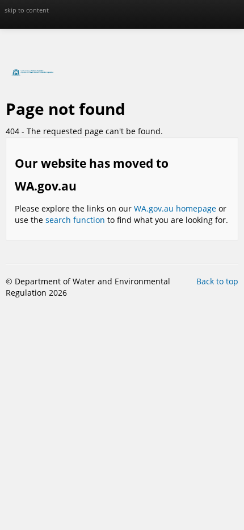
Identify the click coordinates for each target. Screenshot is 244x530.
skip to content (27, 10)
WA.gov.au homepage (175, 208)
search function (75, 219)
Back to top (217, 281)
